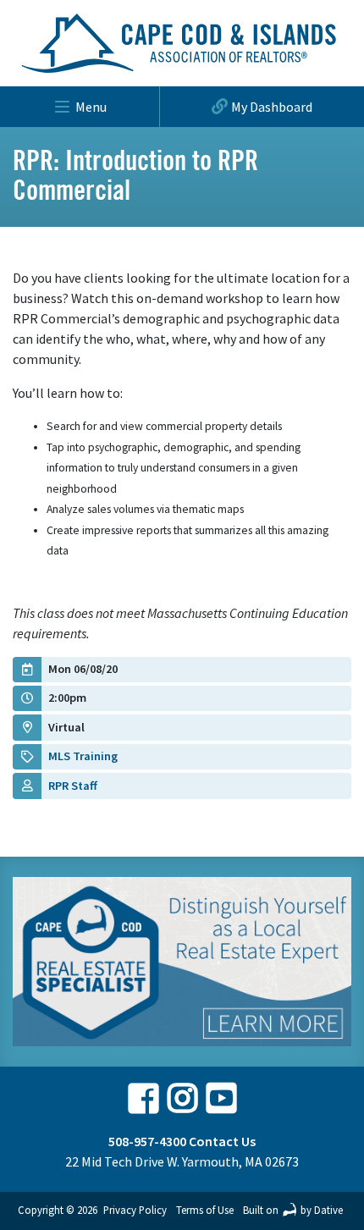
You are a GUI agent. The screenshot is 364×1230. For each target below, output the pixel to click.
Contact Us (222, 1141)
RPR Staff (72, 785)
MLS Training (83, 756)
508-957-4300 (147, 1141)
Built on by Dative (293, 1209)
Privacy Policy (135, 1209)
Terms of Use (205, 1209)
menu (91, 106)
